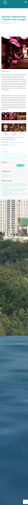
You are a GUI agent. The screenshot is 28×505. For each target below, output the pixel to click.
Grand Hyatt (16, 137)
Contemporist (12, 145)
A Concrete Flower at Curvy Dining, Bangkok (14, 189)
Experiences (6, 174)
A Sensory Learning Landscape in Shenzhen (14, 184)
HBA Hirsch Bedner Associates (16, 142)
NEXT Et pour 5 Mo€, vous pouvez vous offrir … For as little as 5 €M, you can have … (15, 157)
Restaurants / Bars (7, 176)
